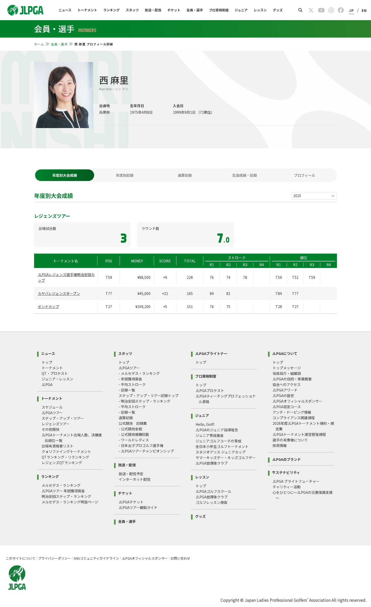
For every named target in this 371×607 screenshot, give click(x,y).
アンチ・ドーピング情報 (292, 412)
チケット (173, 10)
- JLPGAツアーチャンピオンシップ (146, 450)
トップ (47, 362)
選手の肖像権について (290, 439)
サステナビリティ (286, 472)
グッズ (278, 10)
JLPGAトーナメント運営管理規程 (299, 434)
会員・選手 (195, 10)
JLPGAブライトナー (211, 353)
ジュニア (241, 10)
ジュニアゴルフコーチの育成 (218, 440)
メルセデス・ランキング (61, 485)
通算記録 (126, 417)
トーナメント (87, 10)
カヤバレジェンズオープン (59, 293)
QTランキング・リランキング (65, 457)
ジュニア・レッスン (57, 378)
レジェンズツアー (56, 423)
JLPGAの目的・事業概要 (292, 378)
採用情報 (280, 445)
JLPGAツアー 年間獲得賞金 (63, 490)
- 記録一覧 (127, 389)
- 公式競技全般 (130, 428)
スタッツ (132, 10)
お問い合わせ (180, 558)
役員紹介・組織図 (287, 373)
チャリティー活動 (287, 486)
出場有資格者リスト (57, 445)
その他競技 (50, 429)
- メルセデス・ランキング (139, 373)
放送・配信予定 (131, 473)
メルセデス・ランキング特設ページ (70, 501)
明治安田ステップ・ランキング (66, 496)
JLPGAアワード (285, 389)
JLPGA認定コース (287, 406)
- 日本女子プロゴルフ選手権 (141, 445)
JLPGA (47, 384)
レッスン (260, 10)
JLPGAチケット (131, 501)
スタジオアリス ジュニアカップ (221, 451)
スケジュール (52, 407)
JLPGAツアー (52, 412)
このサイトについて (20, 558)
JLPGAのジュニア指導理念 (217, 429)
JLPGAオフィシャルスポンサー (297, 401)
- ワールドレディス (134, 439)
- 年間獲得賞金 (130, 378)
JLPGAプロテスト (210, 390)
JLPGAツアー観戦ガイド (138, 507)
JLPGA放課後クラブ (212, 463)
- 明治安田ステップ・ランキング (144, 401)
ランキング (111, 10)
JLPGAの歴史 (283, 395)
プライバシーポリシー (54, 558)
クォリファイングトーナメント (66, 451)
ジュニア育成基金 (210, 435)
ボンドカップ (48, 306)
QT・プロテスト (55, 373)
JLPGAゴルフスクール (213, 491)
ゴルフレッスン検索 (211, 502)
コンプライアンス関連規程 (294, 417)
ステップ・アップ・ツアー (63, 418)
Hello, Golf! (205, 424)
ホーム (39, 44)
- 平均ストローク (132, 384)
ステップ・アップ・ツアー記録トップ (148, 395)
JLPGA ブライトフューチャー (296, 481)
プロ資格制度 (219, 10)
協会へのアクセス (287, 384)
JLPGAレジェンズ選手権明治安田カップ (66, 277)
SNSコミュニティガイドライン (96, 558)
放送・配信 (153, 10)
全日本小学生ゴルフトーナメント (222, 446)
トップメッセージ (287, 367)
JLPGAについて (284, 353)
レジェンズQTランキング (62, 462)
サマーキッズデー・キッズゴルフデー (226, 457)
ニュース (65, 10)
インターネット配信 (134, 479)
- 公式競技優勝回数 (134, 434)
